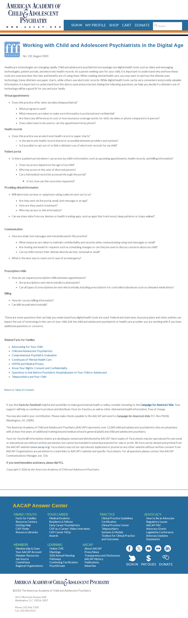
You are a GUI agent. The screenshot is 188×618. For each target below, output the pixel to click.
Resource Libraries (27, 532)
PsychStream (57, 565)
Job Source (22, 559)
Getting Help (23, 525)
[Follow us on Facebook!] (129, 548)
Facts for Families (26, 518)
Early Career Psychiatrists (64, 525)
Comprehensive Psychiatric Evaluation (34, 355)
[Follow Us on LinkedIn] (167, 548)
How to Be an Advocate (160, 518)
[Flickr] (158, 548)
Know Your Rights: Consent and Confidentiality (39, 368)
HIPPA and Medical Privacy (28, 363)
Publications (91, 562)
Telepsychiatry (110, 528)
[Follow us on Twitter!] (139, 548)
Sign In (132, 564)
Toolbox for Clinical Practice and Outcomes (118, 537)
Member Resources (27, 555)
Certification (109, 521)
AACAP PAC (153, 525)
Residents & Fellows (61, 521)
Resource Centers (26, 521)
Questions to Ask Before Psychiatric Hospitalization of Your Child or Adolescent (59, 372)
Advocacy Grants (156, 528)
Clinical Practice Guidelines (117, 518)
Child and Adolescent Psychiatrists (32, 351)
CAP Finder (22, 528)
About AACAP (93, 548)
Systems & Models (112, 532)
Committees (23, 562)
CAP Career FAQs (60, 532)
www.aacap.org (40, 447)
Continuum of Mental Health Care (32, 359)
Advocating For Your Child (27, 346)
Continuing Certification (63, 562)
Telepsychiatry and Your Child (29, 376)
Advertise (90, 565)
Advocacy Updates (157, 535)
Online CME (56, 548)
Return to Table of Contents (19, 389)
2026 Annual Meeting (62, 555)
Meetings (55, 552)
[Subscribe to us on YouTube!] (148, 548)
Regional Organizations (29, 565)
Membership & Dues (28, 548)
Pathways (55, 559)
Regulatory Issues (156, 521)
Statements (153, 539)
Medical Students (59, 518)
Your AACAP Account (29, 552)
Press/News (91, 552)
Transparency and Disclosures (102, 555)
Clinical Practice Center (115, 525)
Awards (53, 535)
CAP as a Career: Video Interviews (69, 528)
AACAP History (93, 559)
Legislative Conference (159, 532)
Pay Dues (148, 564)
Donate (166, 564)
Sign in (76, 25)
